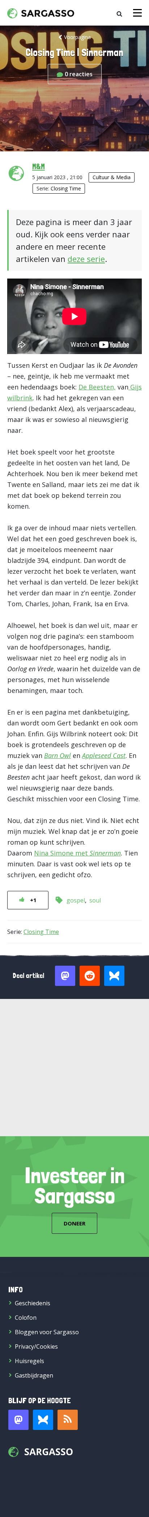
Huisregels (29, 1361)
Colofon (26, 1318)
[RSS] (68, 1420)
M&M (38, 166)
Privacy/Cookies (36, 1346)
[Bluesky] (43, 1420)
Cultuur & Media (112, 177)
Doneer (74, 1223)
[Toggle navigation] (137, 13)
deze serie (86, 258)
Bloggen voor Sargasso (47, 1332)
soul (95, 900)
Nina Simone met (77, 853)
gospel (76, 900)
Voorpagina (77, 37)
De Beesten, (97, 387)
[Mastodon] (18, 1420)
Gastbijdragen (34, 1375)
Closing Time (66, 188)
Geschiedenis (32, 1303)
